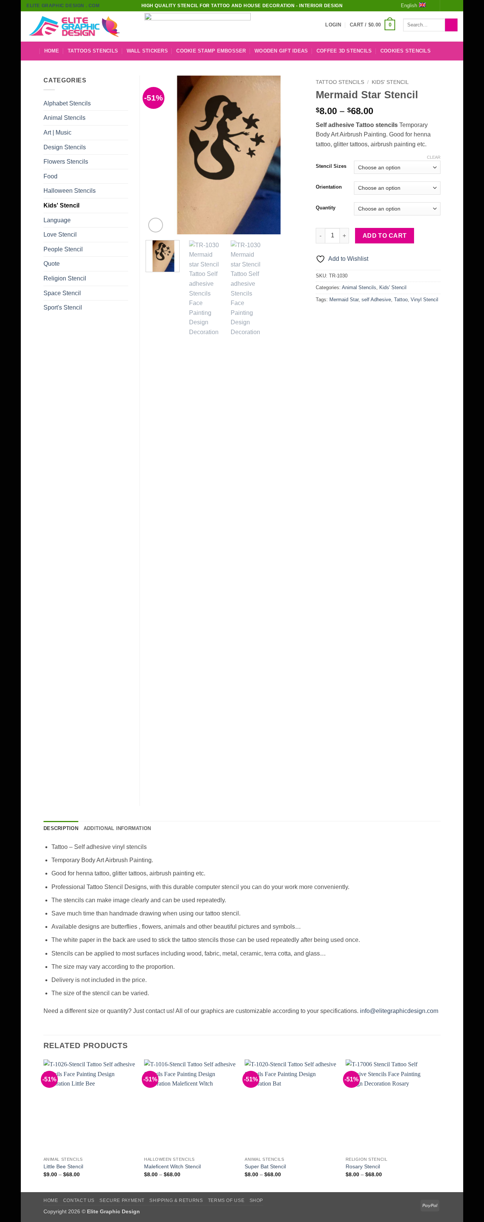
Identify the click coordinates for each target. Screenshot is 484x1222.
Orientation (329, 187)
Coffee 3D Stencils (344, 51)
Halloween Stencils (69, 190)
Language (57, 220)
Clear (434, 157)
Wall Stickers (147, 51)
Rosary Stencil (363, 1166)
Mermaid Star (343, 299)
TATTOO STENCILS (340, 82)
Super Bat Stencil (265, 1166)
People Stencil (63, 249)
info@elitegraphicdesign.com (399, 1011)
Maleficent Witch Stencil (172, 1166)
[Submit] (451, 25)
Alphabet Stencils (67, 103)
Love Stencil (60, 234)
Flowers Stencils (65, 161)
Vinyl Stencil (424, 299)
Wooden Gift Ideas (281, 51)
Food (50, 176)
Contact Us (79, 1200)
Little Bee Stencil (63, 1166)
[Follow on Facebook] (446, 5)
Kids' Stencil (390, 82)
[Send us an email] (453, 5)
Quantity (325, 208)
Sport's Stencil (62, 307)
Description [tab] (60, 828)
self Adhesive (376, 299)
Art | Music (57, 132)
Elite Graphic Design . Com (63, 5)
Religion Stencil (64, 278)
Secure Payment (121, 1200)
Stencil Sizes (331, 166)
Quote (51, 263)
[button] (333, 25)
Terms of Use (226, 1200)
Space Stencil (62, 293)
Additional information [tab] (117, 828)
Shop (256, 1200)
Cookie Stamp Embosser (211, 51)
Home (51, 51)
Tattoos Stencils (93, 51)
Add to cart (385, 235)
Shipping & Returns (176, 1200)
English (409, 5)
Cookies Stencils (405, 51)
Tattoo (401, 299)
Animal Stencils (359, 287)
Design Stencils (64, 147)
